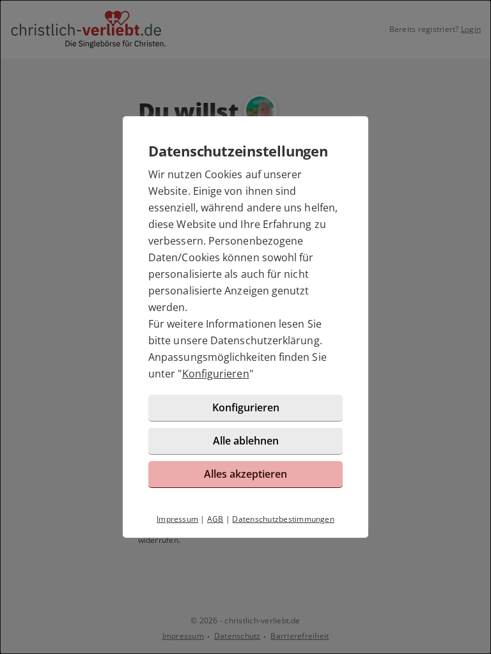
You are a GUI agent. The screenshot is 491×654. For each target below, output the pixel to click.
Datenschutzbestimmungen (283, 518)
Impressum (177, 518)
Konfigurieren (215, 374)
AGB (215, 518)
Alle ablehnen (246, 441)
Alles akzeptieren (245, 474)
